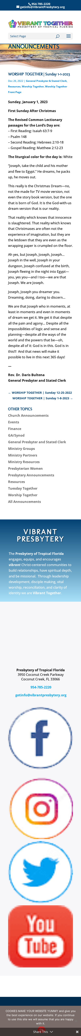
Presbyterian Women (25, 468)
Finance (14, 428)
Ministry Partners (22, 455)
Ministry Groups (21, 448)
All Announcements (24, 501)
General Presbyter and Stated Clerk (37, 442)
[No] (76, 1021)
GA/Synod (16, 435)
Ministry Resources (24, 462)
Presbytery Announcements (31, 475)
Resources (14, 86)
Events (13, 422)
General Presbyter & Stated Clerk (46, 81)
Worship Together (33, 86)
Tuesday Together (22, 488)
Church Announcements (28, 415)
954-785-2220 (40, 687)
